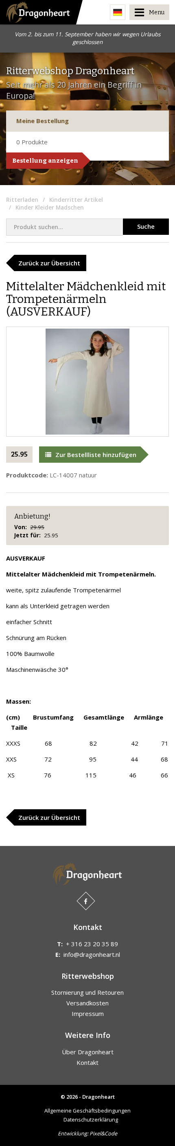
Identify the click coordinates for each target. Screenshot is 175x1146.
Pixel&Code (103, 1133)
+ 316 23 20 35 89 (92, 944)
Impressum (88, 1013)
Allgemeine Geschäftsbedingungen (87, 1110)
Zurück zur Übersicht (49, 263)
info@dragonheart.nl (91, 954)
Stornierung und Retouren (87, 992)
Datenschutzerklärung (90, 1119)
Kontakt (87, 1062)
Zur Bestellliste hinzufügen (95, 454)
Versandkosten (87, 1003)
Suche (146, 226)
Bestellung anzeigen (45, 160)
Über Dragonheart (88, 1052)
